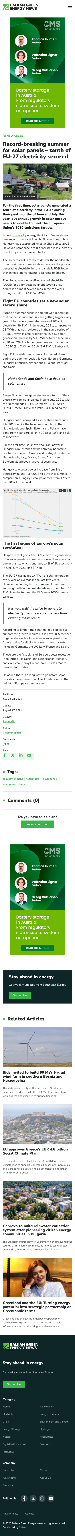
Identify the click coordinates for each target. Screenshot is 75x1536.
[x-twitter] (33, 1498)
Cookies (29, 1513)
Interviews (9, 1451)
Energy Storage (11, 1429)
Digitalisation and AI (14, 1444)
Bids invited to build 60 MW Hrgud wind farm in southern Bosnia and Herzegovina (34, 1076)
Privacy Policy (10, 1513)
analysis (17, 235)
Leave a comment (37, 824)
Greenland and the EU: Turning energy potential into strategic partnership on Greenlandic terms (37, 1307)
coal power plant (13, 779)
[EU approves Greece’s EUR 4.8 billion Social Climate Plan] (37, 1124)
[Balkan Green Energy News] (20, 7)
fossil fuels (32, 779)
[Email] (30, 756)
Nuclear (7, 1436)
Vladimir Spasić (12, 732)
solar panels (50, 779)
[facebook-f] (24, 1498)
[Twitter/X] (14, 756)
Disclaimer (8, 1485)
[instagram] (42, 1498)
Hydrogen (45, 1429)
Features (45, 1444)
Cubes (22, 1527)
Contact (44, 1470)
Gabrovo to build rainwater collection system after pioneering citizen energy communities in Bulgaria (37, 1230)
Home (6, 1406)
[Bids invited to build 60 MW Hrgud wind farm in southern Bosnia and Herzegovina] (37, 1047)
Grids (6, 1421)
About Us (45, 1477)
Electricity (8, 1414)
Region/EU (9, 721)
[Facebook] (6, 756)
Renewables (13, 135)
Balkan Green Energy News (27, 1523)
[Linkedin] (22, 756)
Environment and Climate (54, 1421)
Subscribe (20, 995)
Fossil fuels (46, 1436)
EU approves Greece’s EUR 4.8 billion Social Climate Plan (35, 1151)
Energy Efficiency (49, 1414)
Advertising (9, 1477)
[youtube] (51, 1498)
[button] (70, 7)
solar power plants (14, 784)
